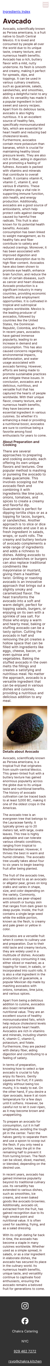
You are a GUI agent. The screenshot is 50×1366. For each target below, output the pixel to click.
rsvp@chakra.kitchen (25, 1361)
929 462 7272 (25, 1351)
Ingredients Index (16, 12)
